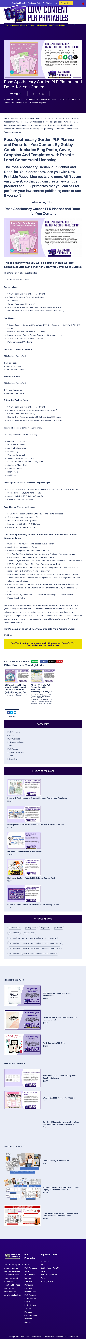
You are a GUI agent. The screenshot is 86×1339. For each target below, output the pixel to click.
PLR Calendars (13, 739)
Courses (10, 735)
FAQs (43, 1271)
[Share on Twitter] (36, 93)
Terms (10, 756)
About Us (45, 1261)
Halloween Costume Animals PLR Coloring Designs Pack (31, 878)
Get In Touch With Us (50, 1268)
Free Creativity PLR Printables (56, 1161)
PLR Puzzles (12, 749)
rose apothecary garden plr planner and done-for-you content (32, 938)
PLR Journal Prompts (15, 693)
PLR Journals (21, 694)
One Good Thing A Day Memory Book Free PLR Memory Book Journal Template (61, 1123)
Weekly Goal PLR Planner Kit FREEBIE (58, 1098)
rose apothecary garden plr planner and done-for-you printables (33, 953)
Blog (42, 1264)
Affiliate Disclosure (15, 752)
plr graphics (45, 928)
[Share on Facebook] (33, 93)
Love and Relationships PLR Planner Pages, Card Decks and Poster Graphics (61, 1214)
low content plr (14, 928)
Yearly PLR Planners (45, 703)
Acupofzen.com (66, 629)
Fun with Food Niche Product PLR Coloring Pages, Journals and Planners (61, 1188)
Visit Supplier (15, 93)
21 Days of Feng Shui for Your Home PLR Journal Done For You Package (15, 687)
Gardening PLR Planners (14, 99)
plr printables (14, 933)
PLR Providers (13, 732)
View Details (17, 673)
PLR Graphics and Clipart (48, 99)
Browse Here (66, 3)
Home (27, 1264)
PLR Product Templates (37, 103)
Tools (9, 745)
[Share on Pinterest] (40, 93)
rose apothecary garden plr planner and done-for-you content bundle (35, 943)
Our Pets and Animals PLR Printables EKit (25, 851)
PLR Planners (43, 700)
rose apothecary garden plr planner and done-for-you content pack (34, 948)
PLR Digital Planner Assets (41, 695)
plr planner (58, 928)
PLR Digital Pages (31, 99)
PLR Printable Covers (19, 103)
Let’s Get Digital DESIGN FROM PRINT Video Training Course (33, 904)
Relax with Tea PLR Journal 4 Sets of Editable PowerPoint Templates (37, 798)
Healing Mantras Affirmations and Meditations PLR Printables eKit (35, 825)
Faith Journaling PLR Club (54, 1043)
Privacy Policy (13, 759)
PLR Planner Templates (67, 99)
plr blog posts (30, 928)
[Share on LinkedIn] (43, 93)
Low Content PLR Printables (30, 1337)
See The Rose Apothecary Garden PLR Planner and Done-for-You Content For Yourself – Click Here (43, 644)
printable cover (29, 933)
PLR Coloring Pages (15, 742)
